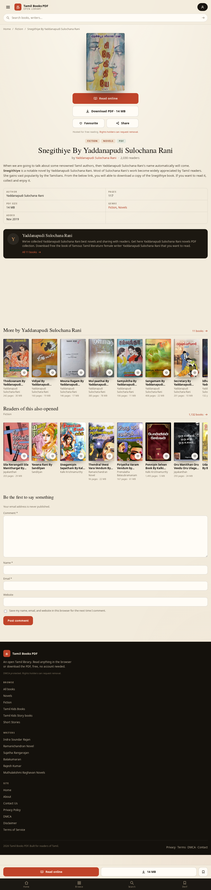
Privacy (171, 847)
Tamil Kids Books (14, 709)
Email (7, 578)
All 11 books (29, 252)
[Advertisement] (105, 289)
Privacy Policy (12, 810)
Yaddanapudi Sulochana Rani (96, 158)
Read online (108, 98)
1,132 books (196, 414)
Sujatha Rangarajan (16, 753)
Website (8, 594)
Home (7, 29)
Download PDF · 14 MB (108, 111)
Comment (10, 513)
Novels (108, 141)
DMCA (7, 816)
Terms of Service (14, 830)
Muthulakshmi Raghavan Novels (24, 772)
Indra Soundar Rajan (16, 739)
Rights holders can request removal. (119, 131)
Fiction (19, 29)
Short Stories (11, 722)
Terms (181, 847)
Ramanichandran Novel (18, 746)
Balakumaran (12, 759)
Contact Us (10, 803)
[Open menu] (7, 7)
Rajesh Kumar (12, 766)
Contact (203, 847)
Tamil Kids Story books (17, 715)
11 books (197, 331)
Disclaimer (10, 823)
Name (8, 562)
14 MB (151, 872)
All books (9, 689)
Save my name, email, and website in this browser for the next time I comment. (57, 610)
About (7, 797)
